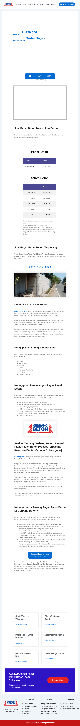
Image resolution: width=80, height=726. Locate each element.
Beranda (18, 4)
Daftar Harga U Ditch (54, 653)
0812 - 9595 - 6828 (40, 267)
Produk (30, 4)
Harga (39, 4)
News (53, 4)
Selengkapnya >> (21, 624)
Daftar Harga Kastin (54, 635)
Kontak (47, 4)
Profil (24, 4)
